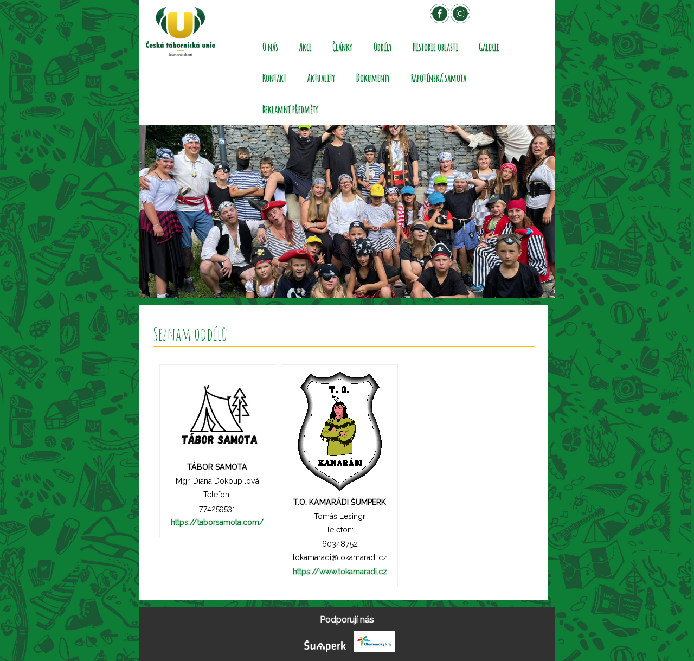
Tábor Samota (217, 467)
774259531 (217, 508)
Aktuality (321, 78)
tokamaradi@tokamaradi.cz (340, 557)
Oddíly (383, 47)
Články (342, 47)
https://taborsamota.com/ (217, 522)
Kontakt (274, 78)
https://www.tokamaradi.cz (340, 571)
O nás (270, 47)
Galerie (489, 47)
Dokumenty (373, 78)
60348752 (340, 544)
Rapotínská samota (438, 78)
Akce (305, 47)
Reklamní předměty (290, 109)
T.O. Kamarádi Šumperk (339, 502)
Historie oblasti (435, 47)
